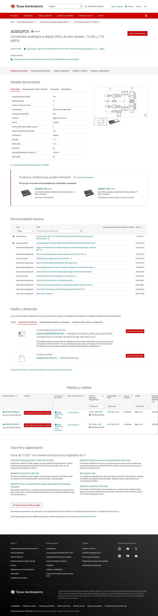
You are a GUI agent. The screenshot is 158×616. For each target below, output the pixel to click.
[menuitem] (146, 16)
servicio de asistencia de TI (86, 516)
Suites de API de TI (88, 549)
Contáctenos (51, 549)
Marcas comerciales (95, 606)
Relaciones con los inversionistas (22, 569)
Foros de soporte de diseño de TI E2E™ (60, 553)
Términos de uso (79, 606)
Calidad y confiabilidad (54, 569)
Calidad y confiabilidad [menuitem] (65, 16)
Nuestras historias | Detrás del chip (23, 561)
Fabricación (15, 574)
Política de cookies (29, 606)
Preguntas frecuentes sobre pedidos (95, 561)
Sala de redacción (17, 557)
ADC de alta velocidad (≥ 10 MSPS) (86, 22)
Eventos (13, 565)
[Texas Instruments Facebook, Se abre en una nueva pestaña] (127, 550)
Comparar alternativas (85, 177)
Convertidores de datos (25, 22)
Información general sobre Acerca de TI (25, 549)
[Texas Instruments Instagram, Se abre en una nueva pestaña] (119, 550)
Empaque (49, 565)
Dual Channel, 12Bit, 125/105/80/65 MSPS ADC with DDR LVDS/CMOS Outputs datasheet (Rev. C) (62, 49)
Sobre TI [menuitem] (101, 16)
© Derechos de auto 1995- (22, 611)
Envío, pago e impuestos (91, 557)
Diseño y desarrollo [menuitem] (45, 16)
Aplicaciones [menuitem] (28, 16)
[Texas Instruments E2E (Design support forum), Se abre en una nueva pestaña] (127, 557)
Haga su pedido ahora (137, 33)
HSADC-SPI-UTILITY (47, 358)
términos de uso (113, 511)
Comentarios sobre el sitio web (116, 606)
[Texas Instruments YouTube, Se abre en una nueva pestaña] (136, 557)
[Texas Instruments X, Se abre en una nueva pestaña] (136, 550)
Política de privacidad (46, 606)
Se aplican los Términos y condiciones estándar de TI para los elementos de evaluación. (41, 370)
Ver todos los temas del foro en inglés (26, 505)
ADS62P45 (39, 189)
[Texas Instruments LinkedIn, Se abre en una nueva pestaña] (119, 557)
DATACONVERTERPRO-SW (50, 333)
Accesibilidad (15, 606)
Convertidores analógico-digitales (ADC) (54, 22)
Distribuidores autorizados (91, 565)
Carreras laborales (17, 553)
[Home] (27, 6)
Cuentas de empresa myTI (91, 553)
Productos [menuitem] (14, 16)
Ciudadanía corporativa (19, 578)
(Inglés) (101, 49)
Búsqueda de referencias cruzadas (58, 557)
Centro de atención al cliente (56, 561)
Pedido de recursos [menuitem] (86, 16)
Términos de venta (63, 606)
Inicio (12, 22)
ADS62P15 (102, 189)
